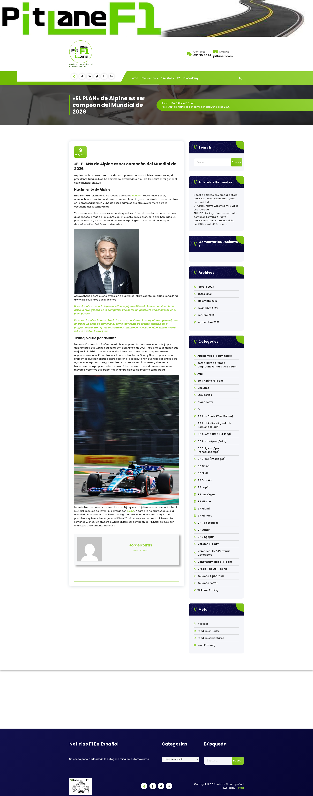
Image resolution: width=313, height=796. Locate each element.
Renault (137, 195)
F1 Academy (190, 78)
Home (134, 78)
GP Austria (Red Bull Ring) (214, 434)
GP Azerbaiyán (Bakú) (211, 441)
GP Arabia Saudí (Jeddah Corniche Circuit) (214, 425)
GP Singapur (205, 537)
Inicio (165, 103)
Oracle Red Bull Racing (212, 569)
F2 (178, 78)
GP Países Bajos (207, 522)
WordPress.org (206, 645)
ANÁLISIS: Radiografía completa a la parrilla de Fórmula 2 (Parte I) (215, 215)
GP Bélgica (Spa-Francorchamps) (208, 450)
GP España (204, 480)
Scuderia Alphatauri (210, 576)
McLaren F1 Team (208, 544)
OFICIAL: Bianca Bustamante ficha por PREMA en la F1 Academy (214, 222)
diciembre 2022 (207, 301)
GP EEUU (202, 473)
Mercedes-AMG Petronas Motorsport (213, 553)
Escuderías (149, 78)
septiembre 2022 (208, 322)
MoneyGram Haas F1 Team (214, 562)
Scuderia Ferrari (207, 583)
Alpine (130, 511)
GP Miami (203, 508)
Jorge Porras (140, 545)
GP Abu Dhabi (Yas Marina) (215, 416)
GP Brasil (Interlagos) (211, 459)
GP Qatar (203, 529)
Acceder (203, 623)
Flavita (240, 787)
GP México (204, 501)
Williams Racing (207, 590)
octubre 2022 (206, 315)
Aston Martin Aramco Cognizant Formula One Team (217, 364)
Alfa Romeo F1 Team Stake (214, 356)
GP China (203, 466)
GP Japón (203, 487)
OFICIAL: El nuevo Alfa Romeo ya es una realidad (214, 200)
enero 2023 (204, 294)
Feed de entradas (209, 631)
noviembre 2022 (207, 308)
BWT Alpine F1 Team (183, 103)
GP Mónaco (204, 515)
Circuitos (166, 78)
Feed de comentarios (211, 638)
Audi (200, 373)
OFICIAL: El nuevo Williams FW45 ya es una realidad (216, 207)
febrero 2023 (205, 286)
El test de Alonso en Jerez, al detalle (216, 195)
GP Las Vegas (206, 494)
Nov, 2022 (80, 151)
